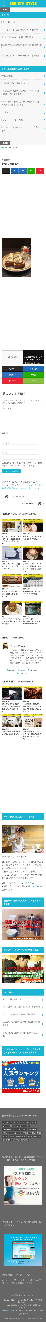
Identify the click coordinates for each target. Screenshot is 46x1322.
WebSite (12, 670)
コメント (7, 408)
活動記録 (6, 1310)
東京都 (30, 1136)
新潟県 (11, 1136)
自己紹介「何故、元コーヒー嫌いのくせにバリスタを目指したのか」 (21, 103)
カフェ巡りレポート (10, 22)
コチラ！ (28, 1283)
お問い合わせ (7, 76)
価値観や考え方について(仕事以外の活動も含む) (21, 46)
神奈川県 (37, 1136)
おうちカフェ (7, 1123)
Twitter (22, 670)
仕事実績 (25, 1133)
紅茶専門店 (6, 1140)
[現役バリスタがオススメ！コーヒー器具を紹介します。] (23, 938)
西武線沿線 (24, 1140)
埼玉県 (5, 1136)
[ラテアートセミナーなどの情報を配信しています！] (23, 981)
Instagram (23, 673)
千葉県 (32, 1133)
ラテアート (32, 1129)
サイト (4, 453)
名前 (5, 433)
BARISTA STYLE (23, 3)
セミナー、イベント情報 (12, 120)
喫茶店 (39, 1133)
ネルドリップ (21, 1129)
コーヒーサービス (23, 1126)
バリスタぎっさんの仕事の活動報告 (17, 37)
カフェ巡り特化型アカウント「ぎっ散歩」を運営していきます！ (21, 92)
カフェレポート (17, 1310)
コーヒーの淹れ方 (9, 1126)
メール (6, 443)
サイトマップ (7, 112)
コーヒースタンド (9, 1129)
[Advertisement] (23, 206)
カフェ (16, 1123)
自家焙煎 (16, 1140)
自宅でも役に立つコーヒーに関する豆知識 (20, 55)
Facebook (33, 670)
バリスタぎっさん (18, 646)
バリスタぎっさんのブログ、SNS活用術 (19, 30)
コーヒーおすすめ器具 (28, 1123)
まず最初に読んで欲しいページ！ (16, 83)
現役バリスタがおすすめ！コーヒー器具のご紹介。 (21, 129)
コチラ (27, 883)
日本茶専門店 (20, 1136)
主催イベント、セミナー (11, 1133)
